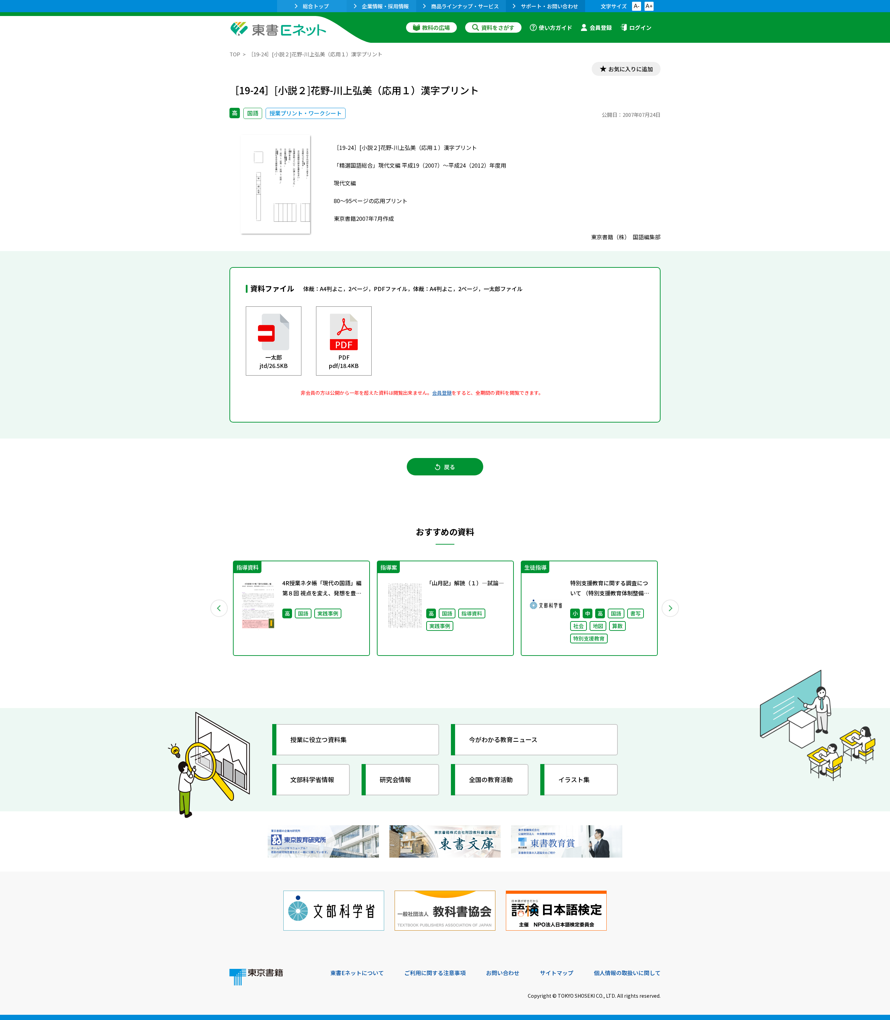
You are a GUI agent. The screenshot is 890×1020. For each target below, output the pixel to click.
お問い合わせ (502, 973)
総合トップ (316, 6)
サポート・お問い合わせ (549, 6)
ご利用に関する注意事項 (435, 973)
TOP (234, 54)
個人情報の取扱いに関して (627, 973)
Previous (219, 608)
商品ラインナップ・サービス (465, 6)
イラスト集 (574, 779)
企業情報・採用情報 (385, 6)
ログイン (640, 27)
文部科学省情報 (312, 779)
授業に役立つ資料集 (318, 739)
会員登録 (601, 27)
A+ (649, 6)
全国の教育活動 (491, 779)
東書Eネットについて (357, 973)
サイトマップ (556, 973)
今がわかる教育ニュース (503, 739)
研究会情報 (395, 779)
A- (636, 6)
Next (671, 608)
